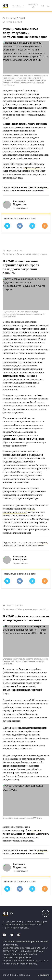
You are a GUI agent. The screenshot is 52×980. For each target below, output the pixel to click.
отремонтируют (32, 167)
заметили (36, 830)
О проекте (43, 974)
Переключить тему (48, 5)
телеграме (42, 187)
